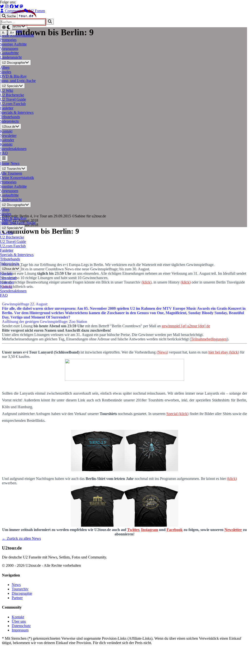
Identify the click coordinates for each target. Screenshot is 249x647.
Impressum (20, 630)
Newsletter (233, 530)
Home (4, 163)
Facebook (175, 530)
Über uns (19, 621)
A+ (12, 33)
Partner (17, 598)
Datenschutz (21, 626)
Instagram (149, 530)
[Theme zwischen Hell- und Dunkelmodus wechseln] (6, 27)
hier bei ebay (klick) (223, 352)
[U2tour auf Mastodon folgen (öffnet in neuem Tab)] (21, 6)
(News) (162, 352)
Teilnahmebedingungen (209, 339)
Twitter (133, 530)
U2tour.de (8, 126)
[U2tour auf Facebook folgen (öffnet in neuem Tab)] (12, 6)
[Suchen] (50, 21)
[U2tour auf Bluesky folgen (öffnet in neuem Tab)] (17, 6)
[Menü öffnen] (4, 158)
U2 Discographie (13, 63)
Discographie (22, 593)
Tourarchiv (20, 589)
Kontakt (18, 617)
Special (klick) (177, 414)
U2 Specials (10, 86)
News (14, 163)
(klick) (232, 479)
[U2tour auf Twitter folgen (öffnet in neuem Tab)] (2, 6)
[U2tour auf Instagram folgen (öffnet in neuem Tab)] (7, 6)
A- (3, 33)
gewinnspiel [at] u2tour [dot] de (186, 326)
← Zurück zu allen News (21, 538)
